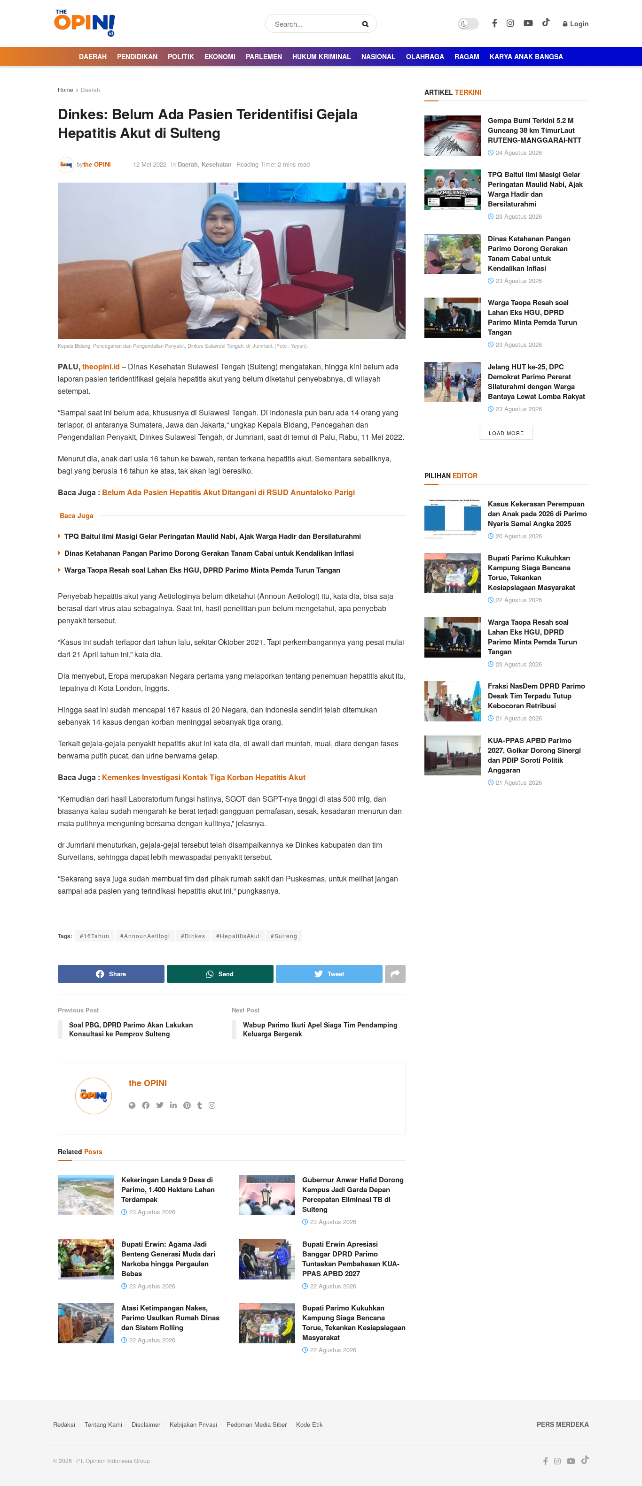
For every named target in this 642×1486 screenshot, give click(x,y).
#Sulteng (284, 936)
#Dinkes (193, 936)
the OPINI (97, 164)
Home (65, 89)
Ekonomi (219, 56)
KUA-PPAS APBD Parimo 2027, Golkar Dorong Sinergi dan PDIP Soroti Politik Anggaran (534, 755)
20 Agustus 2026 (518, 535)
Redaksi (64, 1424)
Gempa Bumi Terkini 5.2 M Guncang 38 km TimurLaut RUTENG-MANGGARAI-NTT (534, 130)
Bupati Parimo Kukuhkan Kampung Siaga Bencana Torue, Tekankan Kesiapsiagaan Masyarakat (354, 1322)
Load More (506, 433)
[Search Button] (367, 23)
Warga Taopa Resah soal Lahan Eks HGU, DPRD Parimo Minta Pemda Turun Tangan (202, 570)
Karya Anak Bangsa (526, 56)
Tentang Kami (103, 1424)
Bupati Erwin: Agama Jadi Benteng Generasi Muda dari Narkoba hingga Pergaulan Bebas (168, 1259)
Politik (181, 56)
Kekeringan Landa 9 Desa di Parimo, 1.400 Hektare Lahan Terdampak (168, 1189)
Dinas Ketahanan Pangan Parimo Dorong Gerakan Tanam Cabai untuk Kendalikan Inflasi (209, 553)
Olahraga (425, 56)
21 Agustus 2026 (518, 717)
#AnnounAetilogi (145, 936)
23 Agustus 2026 (151, 1211)
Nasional (378, 56)
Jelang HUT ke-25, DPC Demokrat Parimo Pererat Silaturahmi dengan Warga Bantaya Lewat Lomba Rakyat (536, 381)
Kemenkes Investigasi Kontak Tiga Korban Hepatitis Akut (203, 777)
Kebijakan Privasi (193, 1424)
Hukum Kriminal (321, 56)
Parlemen (264, 56)
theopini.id (101, 366)
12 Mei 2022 (149, 164)
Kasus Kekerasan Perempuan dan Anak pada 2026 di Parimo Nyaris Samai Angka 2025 (537, 513)
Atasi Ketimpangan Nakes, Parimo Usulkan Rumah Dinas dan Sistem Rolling (170, 1317)
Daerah (93, 56)
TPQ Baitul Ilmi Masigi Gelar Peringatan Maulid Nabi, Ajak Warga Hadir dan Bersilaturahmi (212, 536)
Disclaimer (146, 1424)
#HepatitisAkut (238, 936)
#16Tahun (95, 936)
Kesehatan (217, 164)
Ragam (466, 56)
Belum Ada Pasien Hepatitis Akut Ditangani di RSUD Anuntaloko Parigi (228, 492)
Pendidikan (137, 56)
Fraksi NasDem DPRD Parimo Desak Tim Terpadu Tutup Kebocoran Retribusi (536, 696)
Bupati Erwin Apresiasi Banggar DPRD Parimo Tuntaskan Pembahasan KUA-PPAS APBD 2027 (350, 1259)
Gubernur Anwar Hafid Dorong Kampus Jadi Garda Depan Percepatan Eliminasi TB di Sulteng (353, 1194)
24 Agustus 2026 (518, 152)
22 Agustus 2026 (332, 1285)
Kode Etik (309, 1424)
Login (578, 23)
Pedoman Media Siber (257, 1424)
